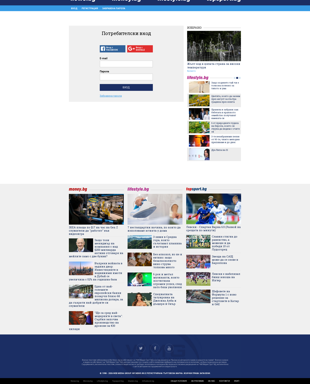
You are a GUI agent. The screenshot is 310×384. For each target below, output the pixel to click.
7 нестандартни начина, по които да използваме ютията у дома (154, 228)
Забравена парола (113, 8)
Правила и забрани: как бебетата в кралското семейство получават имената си (224, 114)
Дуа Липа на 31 (219, 149)
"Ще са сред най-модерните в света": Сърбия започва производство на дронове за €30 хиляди (96, 321)
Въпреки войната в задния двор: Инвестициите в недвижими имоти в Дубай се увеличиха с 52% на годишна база (95, 271)
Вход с (112, 48)
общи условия (179, 381)
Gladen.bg (133, 381)
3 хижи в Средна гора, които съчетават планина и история (167, 241)
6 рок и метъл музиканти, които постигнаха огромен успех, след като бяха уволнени (167, 281)
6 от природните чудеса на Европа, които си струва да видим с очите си (225, 127)
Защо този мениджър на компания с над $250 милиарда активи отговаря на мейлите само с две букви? (96, 248)
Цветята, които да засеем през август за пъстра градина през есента (225, 99)
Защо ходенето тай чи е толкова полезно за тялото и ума (225, 85)
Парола (104, 71)
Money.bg (88, 381)
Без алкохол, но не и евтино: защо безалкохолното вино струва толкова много (167, 261)
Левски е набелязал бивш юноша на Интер (226, 277)
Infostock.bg (148, 381)
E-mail (103, 58)
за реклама (197, 381)
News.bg (75, 381)
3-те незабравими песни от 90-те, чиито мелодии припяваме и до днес (225, 139)
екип (236, 381)
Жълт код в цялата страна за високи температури (213, 65)
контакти (224, 381)
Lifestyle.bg (102, 381)
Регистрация (90, 8)
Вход (74, 8)
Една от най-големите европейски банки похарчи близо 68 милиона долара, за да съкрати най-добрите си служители (96, 296)
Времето (191, 71)
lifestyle (198, 78)
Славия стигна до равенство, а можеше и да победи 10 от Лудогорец (224, 243)
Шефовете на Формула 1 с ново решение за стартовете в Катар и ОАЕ (225, 298)
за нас (211, 381)
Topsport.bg (118, 381)
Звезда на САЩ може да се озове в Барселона (225, 259)
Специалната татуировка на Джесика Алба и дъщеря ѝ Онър (164, 298)
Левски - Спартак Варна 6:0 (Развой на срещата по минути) (213, 228)
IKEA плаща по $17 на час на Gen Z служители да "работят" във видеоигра (93, 230)
